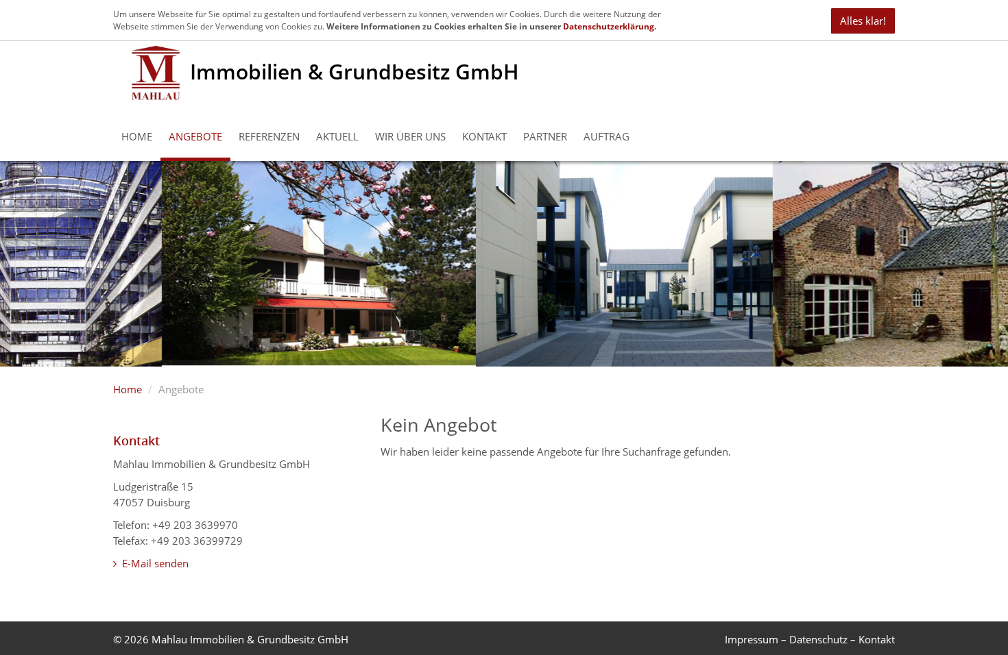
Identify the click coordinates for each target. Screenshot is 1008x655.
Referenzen (269, 136)
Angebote (195, 136)
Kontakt (484, 136)
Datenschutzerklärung (608, 26)
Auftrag (606, 136)
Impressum (751, 639)
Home (136, 136)
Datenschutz (818, 639)
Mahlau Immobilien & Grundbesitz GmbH (250, 639)
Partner (545, 136)
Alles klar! (863, 20)
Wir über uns (410, 136)
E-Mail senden (154, 563)
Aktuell (337, 136)
